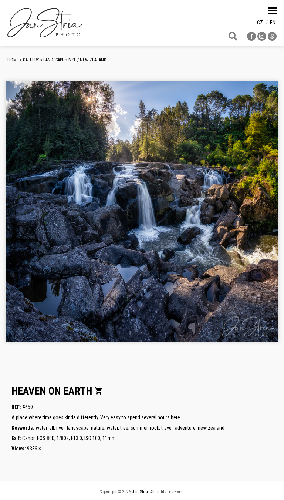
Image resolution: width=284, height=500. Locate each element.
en (272, 23)
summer (139, 428)
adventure (185, 428)
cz (260, 23)
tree (124, 428)
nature (97, 428)
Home (13, 60)
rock (154, 428)
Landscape (53, 60)
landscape (78, 428)
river (60, 428)
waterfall (45, 428)
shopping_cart (98, 390)
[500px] (272, 38)
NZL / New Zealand (87, 60)
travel (167, 428)
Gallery (31, 60)
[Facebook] (251, 38)
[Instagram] (261, 38)
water (112, 428)
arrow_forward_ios (244, 217)
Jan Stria (140, 491)
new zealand (211, 428)
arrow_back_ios (54, 217)
